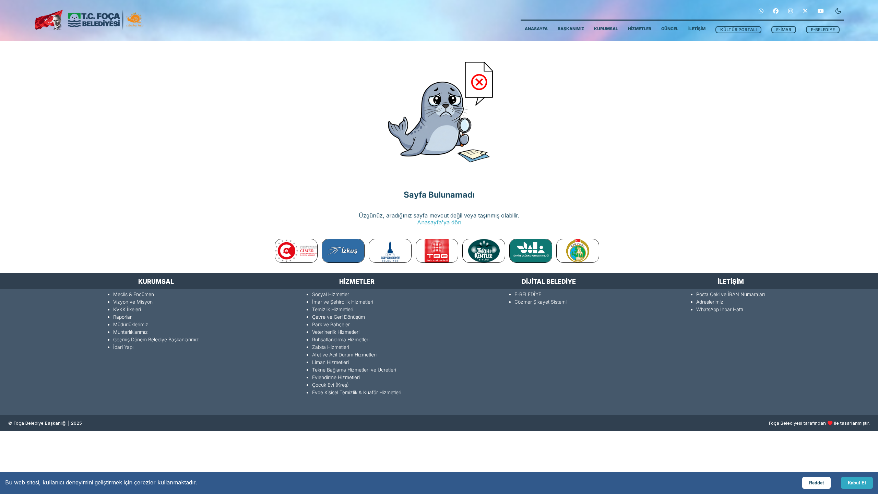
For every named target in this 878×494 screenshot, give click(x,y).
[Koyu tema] (838, 10)
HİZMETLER (639, 28)
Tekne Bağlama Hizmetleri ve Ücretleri (354, 370)
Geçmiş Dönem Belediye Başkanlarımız (156, 339)
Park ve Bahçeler (331, 324)
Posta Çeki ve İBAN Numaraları (730, 294)
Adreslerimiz (709, 302)
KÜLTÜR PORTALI (738, 29)
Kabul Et (857, 482)
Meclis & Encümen (133, 294)
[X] (805, 11)
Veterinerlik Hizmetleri (335, 332)
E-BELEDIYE (823, 29)
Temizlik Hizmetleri (332, 309)
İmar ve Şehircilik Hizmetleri (342, 302)
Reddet (816, 482)
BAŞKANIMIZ (571, 28)
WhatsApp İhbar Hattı (719, 309)
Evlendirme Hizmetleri (336, 377)
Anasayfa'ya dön (439, 222)
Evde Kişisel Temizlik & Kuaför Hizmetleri (356, 392)
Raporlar (122, 317)
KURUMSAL (606, 28)
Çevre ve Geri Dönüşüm (338, 317)
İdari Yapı (123, 347)
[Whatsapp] (761, 11)
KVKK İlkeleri (127, 309)
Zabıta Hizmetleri (330, 347)
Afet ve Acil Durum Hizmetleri (344, 354)
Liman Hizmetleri (330, 362)
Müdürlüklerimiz (130, 324)
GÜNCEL (669, 28)
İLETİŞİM (696, 28)
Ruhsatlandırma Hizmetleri (340, 339)
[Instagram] (790, 11)
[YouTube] (821, 11)
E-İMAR (783, 29)
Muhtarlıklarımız (130, 332)
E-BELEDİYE (527, 294)
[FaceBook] (776, 11)
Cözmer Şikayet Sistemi (540, 302)
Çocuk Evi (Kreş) (330, 385)
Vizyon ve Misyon (133, 302)
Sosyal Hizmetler (330, 294)
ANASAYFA (536, 28)
